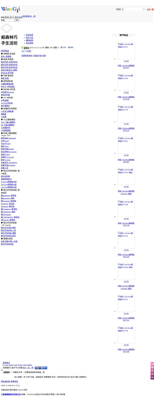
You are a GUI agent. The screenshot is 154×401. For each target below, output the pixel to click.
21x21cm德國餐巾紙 (9, 182)
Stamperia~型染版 (7, 204)
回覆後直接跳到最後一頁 (35, 372)
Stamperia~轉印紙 (7, 206)
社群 (149, 9)
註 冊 (32, 16)
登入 (25, 368)
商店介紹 (29, 38)
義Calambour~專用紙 (9, 209)
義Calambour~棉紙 (8, 212)
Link (15, 365)
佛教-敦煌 (5, 78)
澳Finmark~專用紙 (8, 220)
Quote (20, 365)
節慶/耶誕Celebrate (8, 165)
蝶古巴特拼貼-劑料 (8, 236)
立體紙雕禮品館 (7, 84)
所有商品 (5, 51)
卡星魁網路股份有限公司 (11, 394)
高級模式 (6, 363)
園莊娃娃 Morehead (8, 138)
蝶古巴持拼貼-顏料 (8, 228)
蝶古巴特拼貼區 (7, 244)
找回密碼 (26, 16)
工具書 (3, 117)
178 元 (126, 61)
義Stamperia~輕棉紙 (8, 201)
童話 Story (5, 146)
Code (24, 365)
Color (6, 365)
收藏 (23, 56)
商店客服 (29, 43)
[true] (144, 9)
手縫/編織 (5, 100)
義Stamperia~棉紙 (7, 198)
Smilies (29, 365)
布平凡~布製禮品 (8, 87)
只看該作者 (37, 56)
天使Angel (5, 141)
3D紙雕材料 (5, 128)
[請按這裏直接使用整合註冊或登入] (41, 368)
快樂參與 (28, 56)
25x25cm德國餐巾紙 (9, 184)
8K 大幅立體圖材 (7, 125)
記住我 (19, 17)
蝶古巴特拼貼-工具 (8, 230)
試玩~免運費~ (6, 56)
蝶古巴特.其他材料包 (9, 67)
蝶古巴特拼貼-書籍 (8, 233)
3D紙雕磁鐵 (5, 130)
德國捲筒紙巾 (6, 179)
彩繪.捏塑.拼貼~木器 (9, 241)
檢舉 (44, 56)
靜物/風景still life (7, 149)
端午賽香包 (5, 106)
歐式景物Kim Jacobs (8, 152)
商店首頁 (29, 35)
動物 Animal (5, 160)
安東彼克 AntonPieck (9, 163)
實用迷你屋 (5, 95)
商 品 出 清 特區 (7, 73)
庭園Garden (5, 154)
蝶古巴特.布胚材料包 (9, 65)
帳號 (3, 17)
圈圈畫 (3, 114)
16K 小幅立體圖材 (8, 122)
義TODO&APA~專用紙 (10, 217)
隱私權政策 (5, 381)
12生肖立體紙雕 (7, 111)
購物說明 (29, 40)
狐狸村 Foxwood (7, 157)
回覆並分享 (17, 372)
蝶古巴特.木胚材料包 (9, 62)
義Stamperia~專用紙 (8, 196)
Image (11, 365)
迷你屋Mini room (7, 92)
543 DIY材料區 (7, 103)
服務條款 (14, 381)
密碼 (3, 20)
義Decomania (6, 215)
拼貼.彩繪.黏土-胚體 (9, 70)
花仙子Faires (6, 144)
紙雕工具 (4, 168)
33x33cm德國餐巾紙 (9, 187)
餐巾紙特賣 (5, 176)
